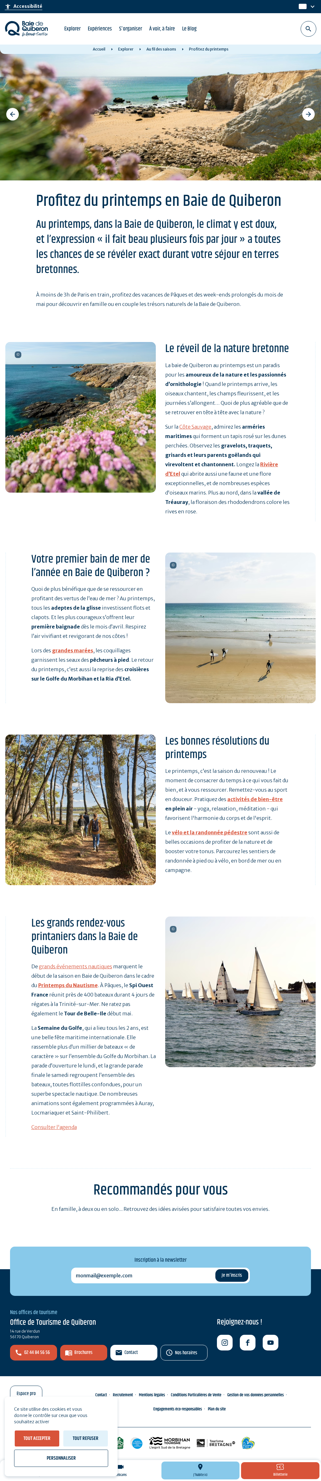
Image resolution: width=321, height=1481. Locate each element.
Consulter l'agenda (54, 1127)
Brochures (83, 1352)
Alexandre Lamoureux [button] (18, 354)
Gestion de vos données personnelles (255, 1395)
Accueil (99, 49)
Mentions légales (152, 1395)
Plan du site (217, 1409)
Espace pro (26, 1394)
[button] (12, 114)
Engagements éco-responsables (177, 1409)
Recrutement (123, 1395)
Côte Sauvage (195, 427)
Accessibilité (23, 6)
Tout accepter (37, 1438)
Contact (131, 1352)
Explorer (72, 28)
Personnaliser (61, 1458)
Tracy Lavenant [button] (173, 929)
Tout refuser (85, 1438)
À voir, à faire (162, 28)
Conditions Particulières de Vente (196, 1395)
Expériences (100, 28)
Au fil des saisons (161, 49)
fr (301, 7)
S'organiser (130, 28)
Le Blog (189, 28)
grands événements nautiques (75, 966)
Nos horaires (186, 1353)
